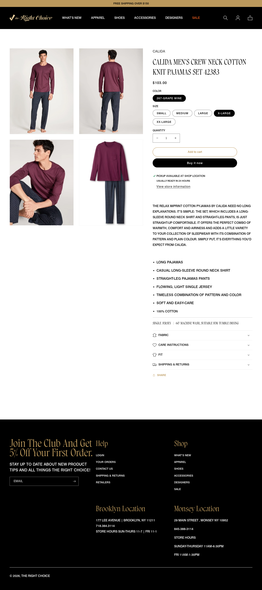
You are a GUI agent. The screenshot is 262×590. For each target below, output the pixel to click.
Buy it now (195, 163)
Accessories (183, 475)
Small (161, 113)
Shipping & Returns (110, 475)
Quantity (159, 130)
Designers (182, 482)
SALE (177, 489)
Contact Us (104, 468)
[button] (98, 18)
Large (203, 113)
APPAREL (180, 462)
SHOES (178, 468)
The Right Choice (35, 576)
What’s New (182, 455)
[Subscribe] (74, 481)
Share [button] (161, 375)
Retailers (103, 482)
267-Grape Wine (169, 98)
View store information (173, 186)
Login (100, 455)
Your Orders (106, 462)
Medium (182, 113)
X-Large (224, 113)
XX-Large (164, 121)
